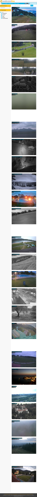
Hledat (32, 5)
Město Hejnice (14, 466)
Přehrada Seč (14, 306)
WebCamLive (7, 1)
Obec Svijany (14, 386)
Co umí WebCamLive (21, 494)
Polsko (3, 16)
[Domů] (0, 3)
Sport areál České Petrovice (17, 351)
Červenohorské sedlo (15, 7)
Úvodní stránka (6, 494)
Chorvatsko (3, 14)
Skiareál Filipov (14, 24)
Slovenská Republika (5, 18)
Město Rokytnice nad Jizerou (17, 438)
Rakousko (3, 17)
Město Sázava (14, 403)
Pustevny (13, 76)
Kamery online (10, 494)
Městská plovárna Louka (16, 191)
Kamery (3, 3)
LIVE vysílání (6, 3)
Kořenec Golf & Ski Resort (16, 208)
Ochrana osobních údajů (30, 494)
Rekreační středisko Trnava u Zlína (18, 139)
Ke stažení (15, 3)
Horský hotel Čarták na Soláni (17, 156)
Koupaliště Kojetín (15, 271)
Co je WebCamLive (10, 3)
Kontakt (18, 3)
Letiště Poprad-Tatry (15, 122)
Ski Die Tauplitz (14, 93)
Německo (3, 15)
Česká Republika (4, 13)
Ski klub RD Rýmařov (15, 59)
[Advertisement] (28, 1)
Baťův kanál (14, 288)
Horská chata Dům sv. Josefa (17, 174)
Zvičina (13, 323)
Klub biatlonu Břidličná (16, 420)
